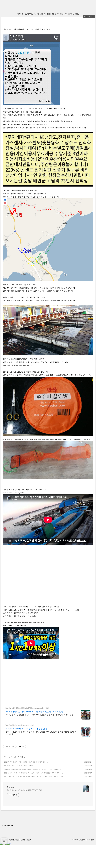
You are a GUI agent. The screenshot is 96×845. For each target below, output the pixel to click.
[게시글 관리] (13, 746)
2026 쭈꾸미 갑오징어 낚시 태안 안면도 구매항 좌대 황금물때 (24, 762)
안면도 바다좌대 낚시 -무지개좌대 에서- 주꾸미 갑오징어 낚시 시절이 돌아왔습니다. (32, 776)
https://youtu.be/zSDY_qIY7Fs (14, 493)
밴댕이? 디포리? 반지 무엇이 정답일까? (17, 766)
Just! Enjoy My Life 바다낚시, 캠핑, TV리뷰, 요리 (24, 790)
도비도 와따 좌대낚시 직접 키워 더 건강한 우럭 (28, 728)
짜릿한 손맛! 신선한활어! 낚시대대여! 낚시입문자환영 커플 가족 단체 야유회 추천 (39, 715)
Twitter (12, 839)
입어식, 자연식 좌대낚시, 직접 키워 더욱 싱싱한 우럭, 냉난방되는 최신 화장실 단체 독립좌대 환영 (41, 733)
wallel (92, 839)
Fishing (7, 757)
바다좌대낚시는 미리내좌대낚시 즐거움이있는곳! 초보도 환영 (34, 711)
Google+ (28, 839)
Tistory (81, 839)
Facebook (17, 839)
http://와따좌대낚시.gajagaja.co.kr (17, 725)
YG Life (10, 787)
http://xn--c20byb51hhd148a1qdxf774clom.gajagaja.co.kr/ (25, 708)
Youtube (23, 839)
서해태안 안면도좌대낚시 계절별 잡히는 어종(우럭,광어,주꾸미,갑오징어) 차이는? (31, 769)
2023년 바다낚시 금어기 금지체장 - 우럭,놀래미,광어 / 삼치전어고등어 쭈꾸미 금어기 (32, 773)
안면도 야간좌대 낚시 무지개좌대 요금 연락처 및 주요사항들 (48, 14)
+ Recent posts (7, 825)
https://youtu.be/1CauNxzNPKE (14, 626)
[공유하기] (10, 746)
